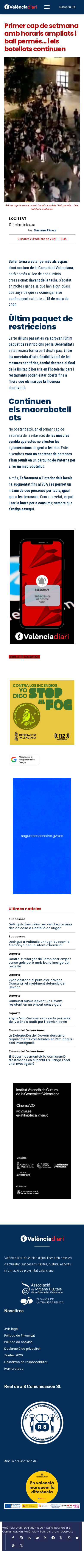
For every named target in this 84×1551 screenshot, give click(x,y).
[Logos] (42, 1506)
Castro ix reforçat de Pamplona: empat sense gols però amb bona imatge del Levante (40, 962)
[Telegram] (53, 1538)
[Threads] (21, 1546)
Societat (17, 218)
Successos (17, 919)
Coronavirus (31, 657)
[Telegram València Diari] (42, 647)
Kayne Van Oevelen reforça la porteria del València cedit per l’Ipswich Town (39, 1020)
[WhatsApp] (42, 674)
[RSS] (45, 1538)
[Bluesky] (77, 1538)
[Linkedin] (29, 1538)
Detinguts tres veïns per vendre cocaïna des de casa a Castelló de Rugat (40, 926)
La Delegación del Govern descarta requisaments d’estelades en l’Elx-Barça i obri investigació (41, 1039)
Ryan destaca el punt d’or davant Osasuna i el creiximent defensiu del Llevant (37, 983)
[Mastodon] (13, 1546)
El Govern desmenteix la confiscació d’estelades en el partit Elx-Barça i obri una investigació (39, 1060)
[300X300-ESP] (42, 712)
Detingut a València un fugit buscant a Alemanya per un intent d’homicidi (39, 944)
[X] (23, 674)
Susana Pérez (45, 230)
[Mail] (37, 1538)
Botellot (15, 657)
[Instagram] (21, 1538)
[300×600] (42, 1141)
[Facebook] (13, 674)
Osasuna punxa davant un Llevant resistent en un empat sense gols (35, 1003)
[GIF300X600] (42, 893)
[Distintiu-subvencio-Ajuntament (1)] (42, 1487)
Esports (14, 953)
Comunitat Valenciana (26, 1030)
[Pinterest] (32, 674)
